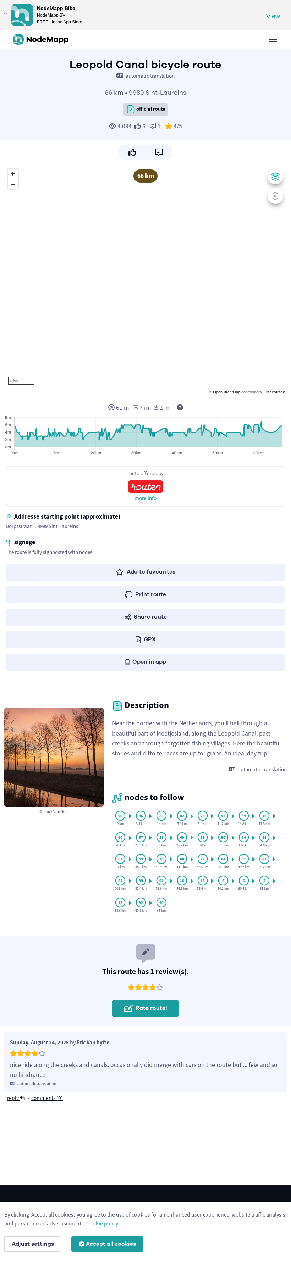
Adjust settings (33, 1244)
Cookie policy (102, 1223)
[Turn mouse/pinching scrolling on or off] (275, 196)
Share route (150, 617)
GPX (150, 639)
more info (145, 498)
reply (13, 1098)
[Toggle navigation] (273, 39)
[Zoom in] (13, 174)
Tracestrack (274, 392)
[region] (145, 280)
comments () (47, 1098)
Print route (150, 594)
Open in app (149, 662)
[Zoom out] (13, 184)
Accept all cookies (111, 1244)
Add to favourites (151, 572)
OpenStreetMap (226, 392)
